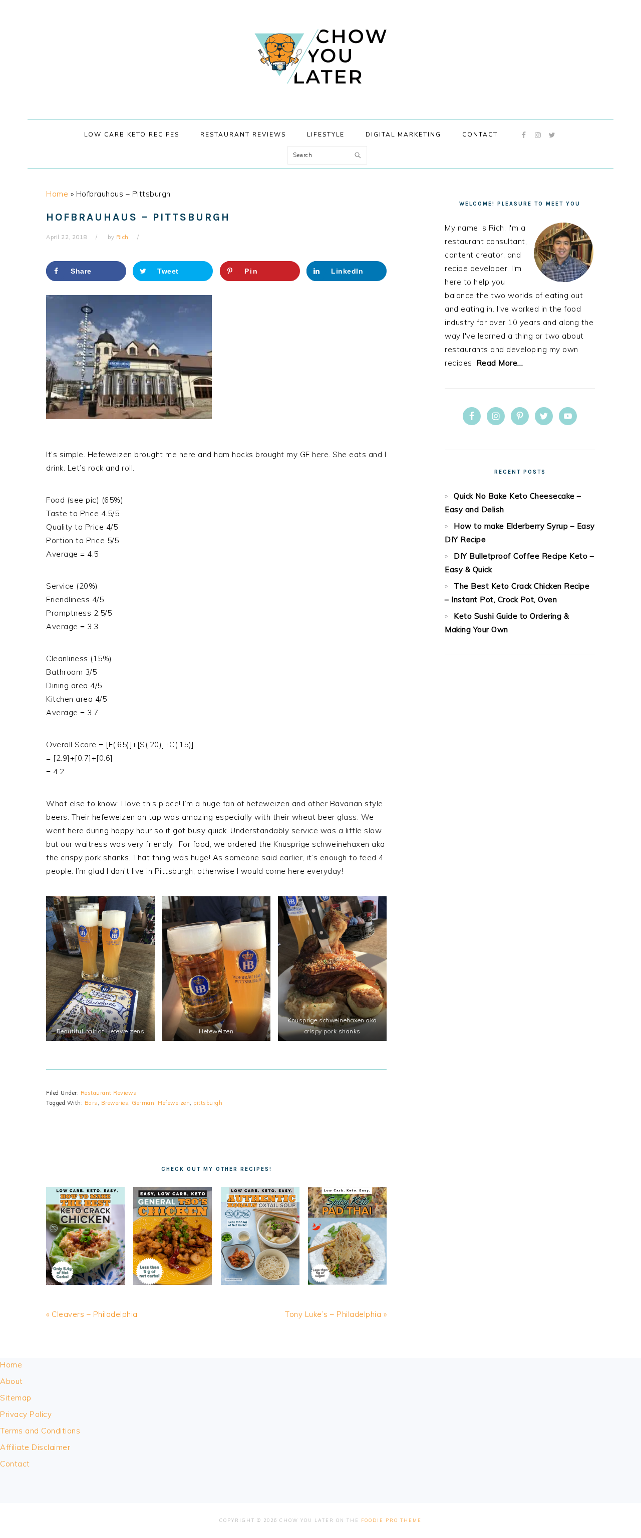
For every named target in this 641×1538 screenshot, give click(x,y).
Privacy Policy (26, 1414)
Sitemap (16, 1397)
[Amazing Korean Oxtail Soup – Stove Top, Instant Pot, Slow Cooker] (260, 1282)
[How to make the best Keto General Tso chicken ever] (172, 1282)
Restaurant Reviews (109, 1092)
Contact (15, 1463)
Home (57, 194)
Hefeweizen (174, 1102)
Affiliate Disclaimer (35, 1447)
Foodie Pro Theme (391, 1520)
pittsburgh (207, 1102)
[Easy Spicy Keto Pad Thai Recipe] (347, 1282)
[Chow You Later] (320, 94)
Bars (91, 1102)
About (11, 1381)
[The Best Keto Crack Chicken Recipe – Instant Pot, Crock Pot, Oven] (85, 1282)
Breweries (115, 1102)
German (143, 1102)
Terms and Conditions (40, 1430)
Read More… (499, 363)
